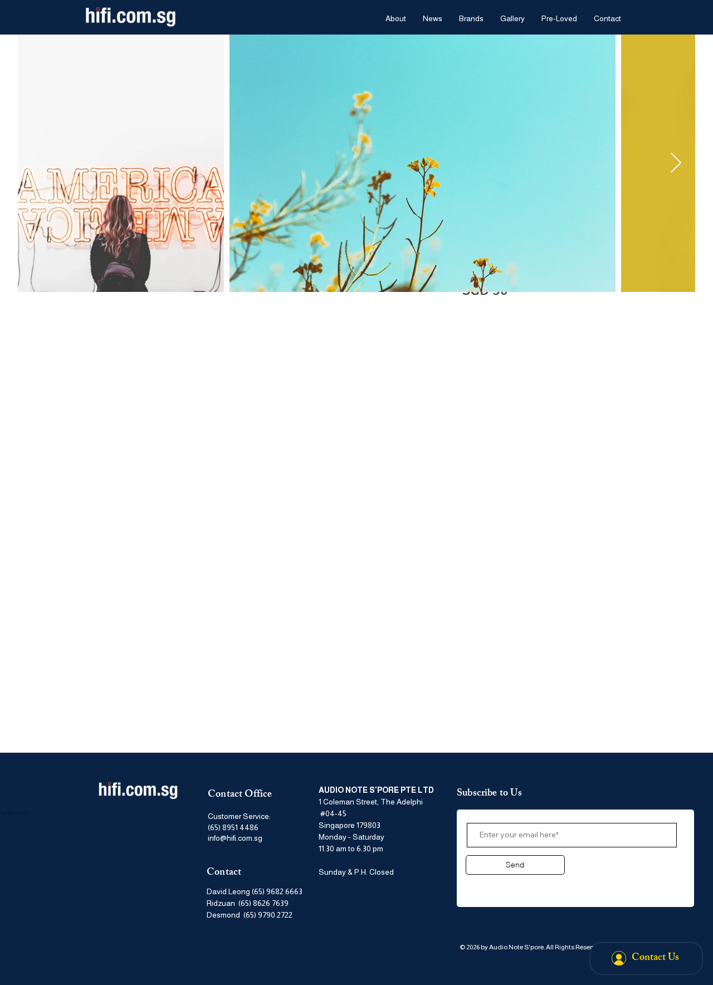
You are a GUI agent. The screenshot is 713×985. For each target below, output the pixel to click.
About (480, 885)
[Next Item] (676, 163)
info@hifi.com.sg (235, 837)
